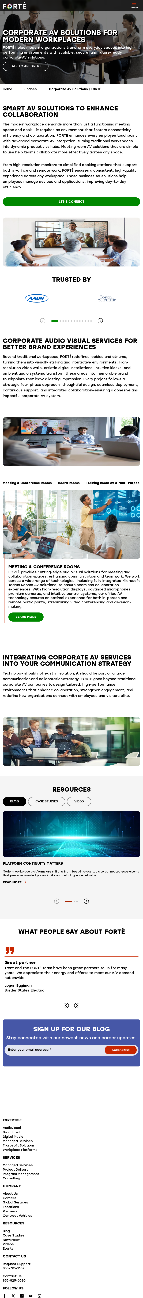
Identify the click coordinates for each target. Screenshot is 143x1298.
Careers (9, 1198)
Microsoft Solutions (19, 1145)
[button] (54, 321)
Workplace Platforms (20, 1150)
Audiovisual (12, 1128)
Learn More (26, 617)
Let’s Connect (71, 202)
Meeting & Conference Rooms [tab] (27, 483)
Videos (8, 1244)
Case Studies (14, 1235)
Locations (11, 1207)
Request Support (17, 1264)
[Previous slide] (42, 321)
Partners (10, 1211)
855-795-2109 (13, 1268)
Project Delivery (15, 1169)
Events (8, 1248)
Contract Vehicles (17, 1216)
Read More (12, 882)
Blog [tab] (14, 801)
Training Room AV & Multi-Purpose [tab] (114, 483)
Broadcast (11, 1132)
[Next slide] (100, 321)
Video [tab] (79, 801)
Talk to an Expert (25, 66)
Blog (6, 1231)
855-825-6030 (14, 1280)
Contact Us (12, 1276)
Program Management (21, 1174)
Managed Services (18, 1141)
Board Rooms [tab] (69, 483)
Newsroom (11, 1240)
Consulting (11, 1178)
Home (7, 89)
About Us (10, 1194)
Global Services (15, 1202)
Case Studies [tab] (46, 801)
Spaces (30, 89)
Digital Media (13, 1137)
